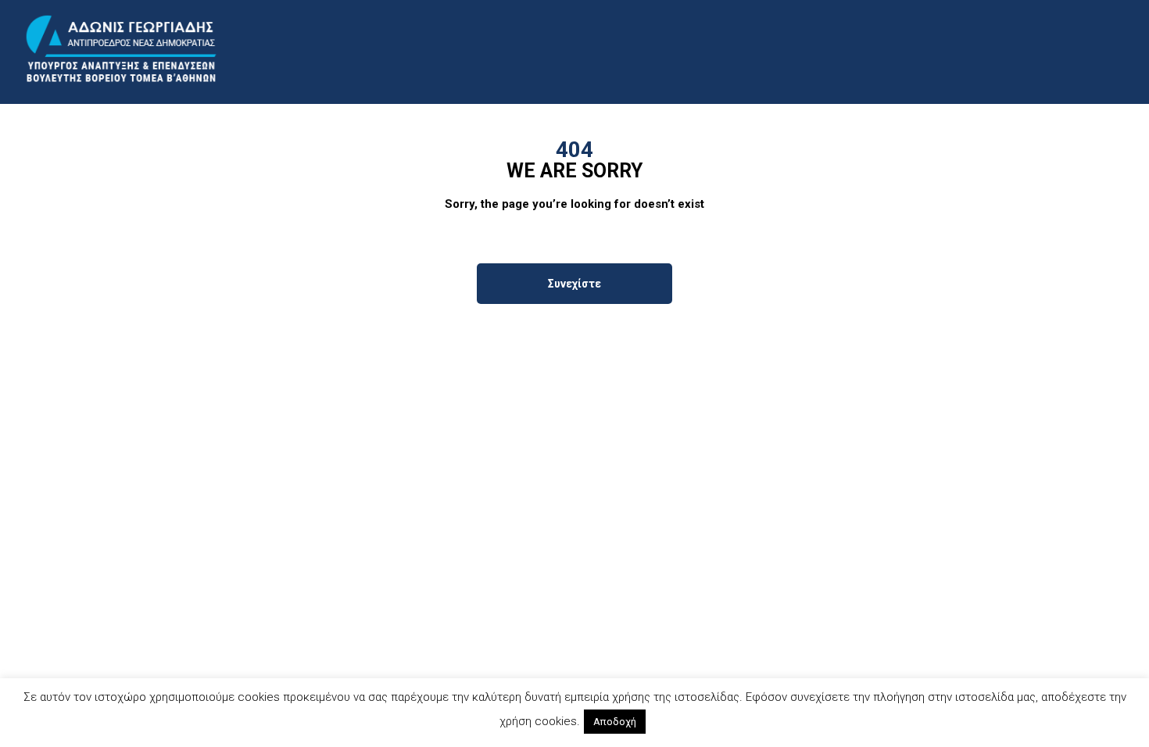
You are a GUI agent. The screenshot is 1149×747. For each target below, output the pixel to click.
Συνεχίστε (574, 283)
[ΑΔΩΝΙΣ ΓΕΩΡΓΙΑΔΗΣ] (121, 49)
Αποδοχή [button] (614, 721)
